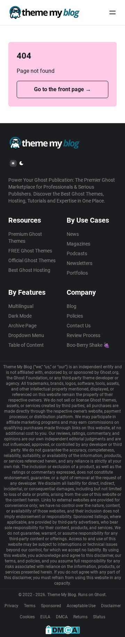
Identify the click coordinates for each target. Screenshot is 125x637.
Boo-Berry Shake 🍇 (88, 345)
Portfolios (77, 273)
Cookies (27, 616)
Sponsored (51, 605)
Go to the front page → (62, 89)
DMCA (62, 616)
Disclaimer (111, 605)
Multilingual (20, 306)
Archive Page (22, 325)
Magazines (78, 244)
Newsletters (79, 263)
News (73, 234)
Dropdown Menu (26, 335)
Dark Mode (20, 316)
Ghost (100, 594)
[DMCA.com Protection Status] (62, 629)
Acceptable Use (81, 605)
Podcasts (77, 253)
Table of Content (26, 345)
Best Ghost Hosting (29, 270)
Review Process (83, 335)
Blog (71, 306)
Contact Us (79, 325)
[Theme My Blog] (44, 12)
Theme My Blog (61, 594)
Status (99, 616)
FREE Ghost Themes (30, 250)
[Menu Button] (112, 12)
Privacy (11, 605)
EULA (45, 616)
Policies (75, 316)
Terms (29, 605)
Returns (80, 616)
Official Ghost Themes (32, 260)
